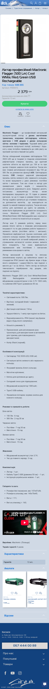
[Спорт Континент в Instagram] (20, 673)
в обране (27, 116)
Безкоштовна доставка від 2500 (16, 96)
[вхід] (35, 4)
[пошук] (31, 4)
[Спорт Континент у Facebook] (5, 673)
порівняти (20, 116)
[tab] (25, 127)
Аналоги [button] (9, 568)
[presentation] (44, 586)
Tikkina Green (9, 599)
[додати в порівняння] (16, 593)
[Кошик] (40, 4)
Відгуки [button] (8, 615)
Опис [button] (7, 126)
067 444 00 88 (24, 645)
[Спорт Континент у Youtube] (12, 673)
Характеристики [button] (14, 553)
